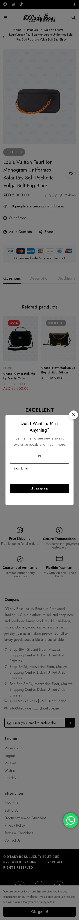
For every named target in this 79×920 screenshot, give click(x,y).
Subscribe (39, 488)
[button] (73, 414)
